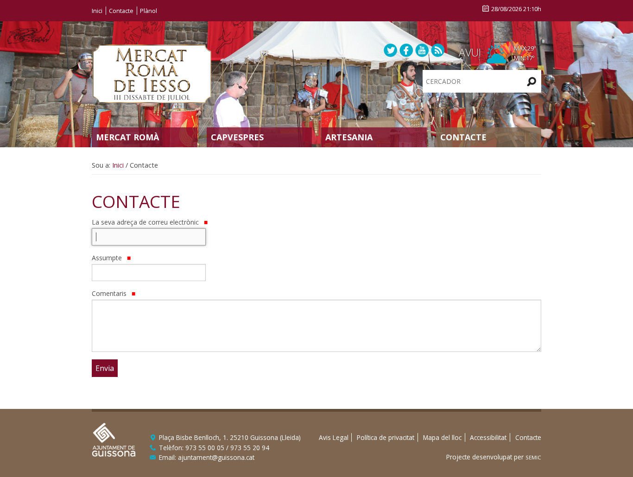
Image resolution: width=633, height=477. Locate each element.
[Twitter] (391, 49)
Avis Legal (333, 437)
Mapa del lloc (442, 437)
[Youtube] (422, 49)
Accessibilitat (488, 437)
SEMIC (533, 457)
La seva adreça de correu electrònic (146, 222)
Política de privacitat (385, 437)
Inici (97, 10)
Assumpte (108, 257)
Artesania (349, 137)
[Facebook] (406, 49)
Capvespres (237, 137)
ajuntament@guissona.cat (216, 457)
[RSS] (438, 49)
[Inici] (152, 73)
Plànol (148, 10)
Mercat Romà (127, 137)
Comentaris (110, 293)
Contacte (121, 10)
